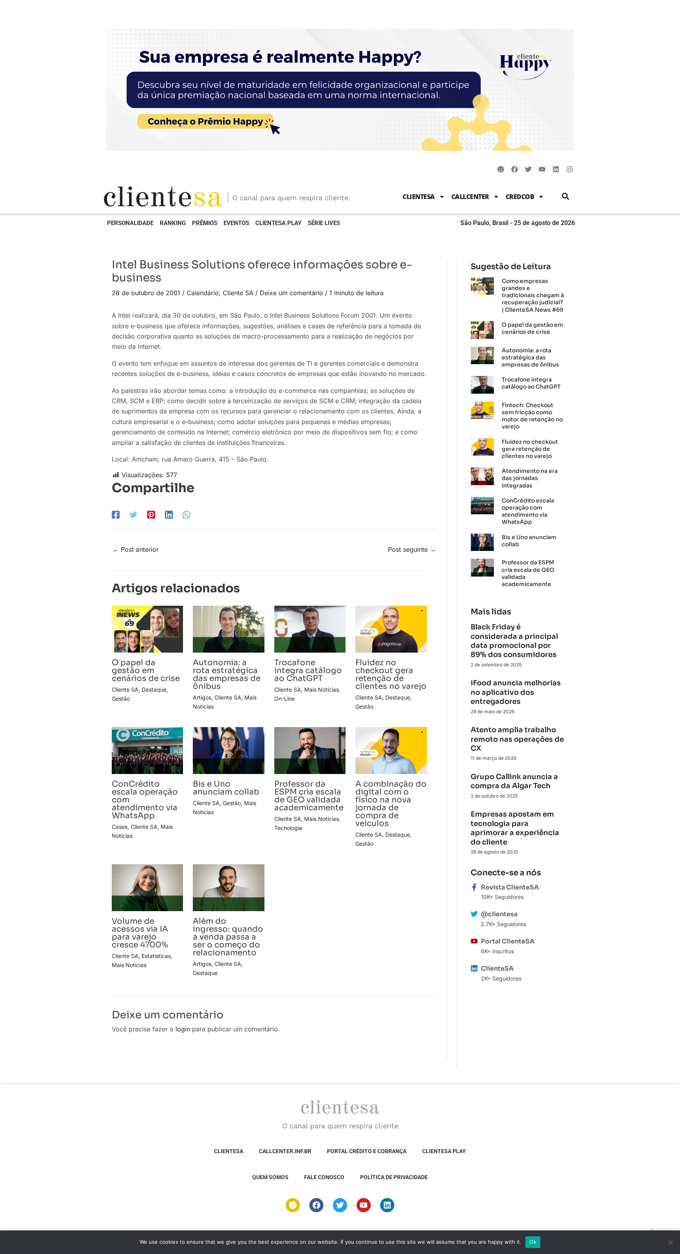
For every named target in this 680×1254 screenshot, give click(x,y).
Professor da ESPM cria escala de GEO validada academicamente (309, 796)
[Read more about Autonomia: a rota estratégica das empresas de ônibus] (228, 629)
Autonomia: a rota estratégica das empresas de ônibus (227, 674)
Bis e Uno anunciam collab (226, 788)
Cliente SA (238, 293)
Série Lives (324, 223)
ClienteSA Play (278, 223)
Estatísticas (156, 956)
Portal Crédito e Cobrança (367, 1151)
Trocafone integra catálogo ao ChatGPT (308, 670)
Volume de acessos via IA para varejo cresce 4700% (140, 933)
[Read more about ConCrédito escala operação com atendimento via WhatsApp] (147, 750)
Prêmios (204, 223)
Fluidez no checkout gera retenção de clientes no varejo (391, 674)
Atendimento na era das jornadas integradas (530, 478)
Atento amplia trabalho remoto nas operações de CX (517, 739)
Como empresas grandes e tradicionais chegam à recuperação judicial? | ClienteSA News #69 (533, 295)
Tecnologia (288, 827)
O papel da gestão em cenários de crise (146, 670)
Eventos (236, 223)
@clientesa (499, 914)
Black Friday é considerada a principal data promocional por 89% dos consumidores (514, 641)
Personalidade (130, 223)
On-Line (284, 698)
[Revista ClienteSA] (474, 887)
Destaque (154, 689)
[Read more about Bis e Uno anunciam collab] (228, 750)
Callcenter (470, 196)
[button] (565, 196)
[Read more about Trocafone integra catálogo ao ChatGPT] (310, 629)
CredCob (520, 196)
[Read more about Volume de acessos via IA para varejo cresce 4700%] (147, 887)
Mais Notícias (321, 689)
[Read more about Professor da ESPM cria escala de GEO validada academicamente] (310, 750)
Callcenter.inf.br (285, 1151)
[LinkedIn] (169, 514)
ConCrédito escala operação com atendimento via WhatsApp (528, 511)
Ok (532, 1242)
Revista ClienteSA (510, 887)
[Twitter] (133, 514)
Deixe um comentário (291, 293)
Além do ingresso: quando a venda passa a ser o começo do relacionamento (228, 937)
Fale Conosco (324, 1177)
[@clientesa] (474, 913)
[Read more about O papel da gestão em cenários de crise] (147, 629)
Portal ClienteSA (507, 941)
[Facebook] (116, 514)
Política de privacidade (394, 1177)
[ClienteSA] (474, 968)
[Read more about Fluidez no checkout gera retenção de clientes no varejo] (391, 629)
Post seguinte (412, 549)
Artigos (202, 697)
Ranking (173, 223)
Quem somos (270, 1177)
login (183, 1029)
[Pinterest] (151, 514)
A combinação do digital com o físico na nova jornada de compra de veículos (391, 803)
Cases (120, 826)
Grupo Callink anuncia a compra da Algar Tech (514, 781)
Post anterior (136, 549)
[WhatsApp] (186, 514)
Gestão (121, 698)
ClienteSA (419, 196)
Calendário (203, 293)
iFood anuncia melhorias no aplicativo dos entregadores (516, 692)
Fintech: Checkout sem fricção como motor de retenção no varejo (532, 416)
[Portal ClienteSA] (474, 941)
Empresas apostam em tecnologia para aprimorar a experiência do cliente (515, 828)
